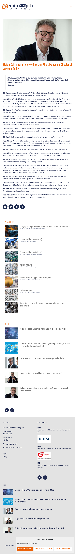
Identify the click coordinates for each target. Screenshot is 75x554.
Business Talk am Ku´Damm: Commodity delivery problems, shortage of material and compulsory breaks (45, 344)
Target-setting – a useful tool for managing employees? (41, 372)
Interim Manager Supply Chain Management (36, 277)
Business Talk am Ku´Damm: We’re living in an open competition (43, 328)
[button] (5, 206)
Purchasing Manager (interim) (31, 239)
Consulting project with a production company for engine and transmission (42, 304)
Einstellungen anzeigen (63, 549)
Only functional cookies (43, 549)
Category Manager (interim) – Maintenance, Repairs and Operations (45, 226)
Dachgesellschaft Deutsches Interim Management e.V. (54, 429)
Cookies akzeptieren (25, 549)
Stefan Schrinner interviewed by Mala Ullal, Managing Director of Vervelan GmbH (44, 389)
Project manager (26, 290)
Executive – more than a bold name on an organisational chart (42, 358)
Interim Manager (26, 264)
